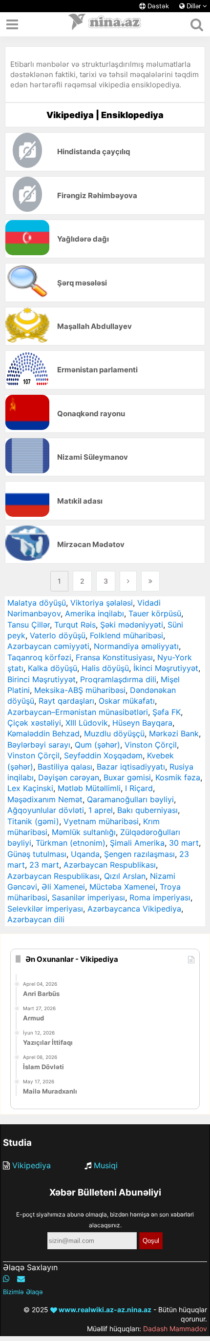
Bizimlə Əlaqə (23, 1292)
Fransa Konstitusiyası (114, 657)
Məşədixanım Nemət (45, 799)
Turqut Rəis (75, 625)
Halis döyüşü (105, 668)
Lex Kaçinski (30, 788)
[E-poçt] (21, 1278)
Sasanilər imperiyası (88, 897)
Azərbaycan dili (35, 919)
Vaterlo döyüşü (57, 635)
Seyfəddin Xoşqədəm (103, 755)
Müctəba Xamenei (122, 887)
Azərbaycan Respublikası (109, 865)
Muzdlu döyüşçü (114, 733)
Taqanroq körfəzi (39, 657)
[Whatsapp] (6, 1278)
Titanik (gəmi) (33, 821)
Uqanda (85, 854)
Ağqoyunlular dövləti (45, 810)
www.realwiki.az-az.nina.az (104, 1309)
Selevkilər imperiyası (45, 909)
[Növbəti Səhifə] (128, 581)
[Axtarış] (197, 24)
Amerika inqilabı (94, 613)
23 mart (44, 865)
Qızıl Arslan (125, 876)
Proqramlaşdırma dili (118, 679)
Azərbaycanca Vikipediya (134, 909)
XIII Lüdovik (86, 723)
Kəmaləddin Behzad (43, 733)
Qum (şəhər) (97, 745)
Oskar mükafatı (127, 701)
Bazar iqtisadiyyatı (131, 767)
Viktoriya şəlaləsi (101, 603)
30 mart (184, 843)
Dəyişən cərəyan (68, 777)
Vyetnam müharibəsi (101, 821)
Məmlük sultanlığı (84, 832)
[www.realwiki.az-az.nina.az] (105, 24)
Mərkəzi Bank (174, 733)
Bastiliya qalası (65, 767)
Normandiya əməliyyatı (136, 646)
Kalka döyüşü (52, 668)
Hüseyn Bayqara (142, 723)
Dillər (194, 6)
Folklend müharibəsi (126, 635)
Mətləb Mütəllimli (89, 788)
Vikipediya (31, 1165)
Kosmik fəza (177, 777)
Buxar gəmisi (127, 777)
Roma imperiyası (159, 897)
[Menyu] (12, 24)
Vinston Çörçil (151, 745)
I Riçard (139, 788)
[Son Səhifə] (150, 581)
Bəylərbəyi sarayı (38, 745)
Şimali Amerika (137, 843)
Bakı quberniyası (147, 810)
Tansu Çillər (28, 625)
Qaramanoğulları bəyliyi (130, 799)
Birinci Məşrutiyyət (41, 679)
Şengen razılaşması (139, 854)
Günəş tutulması (36, 854)
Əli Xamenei (63, 887)
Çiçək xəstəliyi (34, 723)
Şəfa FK (166, 712)
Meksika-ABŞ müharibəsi (80, 690)
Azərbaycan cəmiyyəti (48, 646)
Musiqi (106, 1165)
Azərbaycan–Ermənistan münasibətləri (77, 712)
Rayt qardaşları (66, 701)
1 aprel (100, 810)
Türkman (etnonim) (70, 843)
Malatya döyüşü (36, 603)
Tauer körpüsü (154, 613)
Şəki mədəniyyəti (131, 625)
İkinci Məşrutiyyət (165, 668)
